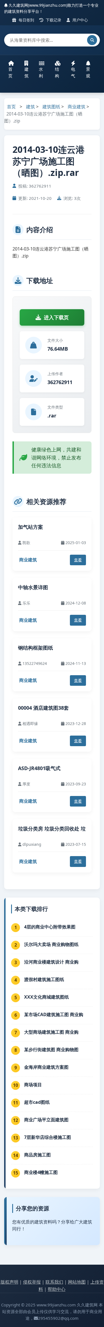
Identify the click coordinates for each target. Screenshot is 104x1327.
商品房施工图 (37, 1155)
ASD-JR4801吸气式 (39, 768)
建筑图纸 (51, 107)
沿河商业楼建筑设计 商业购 (51, 962)
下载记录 (53, 20)
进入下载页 (56, 317)
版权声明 (9, 1282)
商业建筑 (76, 107)
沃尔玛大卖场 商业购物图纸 (51, 944)
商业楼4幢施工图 (41, 1172)
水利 (41, 72)
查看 (78, 559)
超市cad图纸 (37, 1102)
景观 (88, 72)
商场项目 (33, 1085)
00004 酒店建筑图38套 (43, 707)
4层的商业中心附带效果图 (49, 927)
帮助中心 (56, 1289)
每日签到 (25, 20)
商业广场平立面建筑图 (46, 1120)
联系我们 (54, 1282)
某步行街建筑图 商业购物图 (51, 1049)
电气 (73, 72)
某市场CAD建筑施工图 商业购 (53, 1014)
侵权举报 (32, 1282)
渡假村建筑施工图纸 (44, 979)
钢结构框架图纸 (35, 647)
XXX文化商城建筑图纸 (46, 997)
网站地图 (77, 1282)
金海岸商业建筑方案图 (46, 1067)
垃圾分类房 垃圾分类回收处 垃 (52, 828)
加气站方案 (30, 527)
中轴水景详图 (33, 587)
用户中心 (79, 20)
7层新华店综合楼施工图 (47, 1137)
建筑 (26, 72)
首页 (10, 72)
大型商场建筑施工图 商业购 (51, 1032)
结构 (57, 72)
